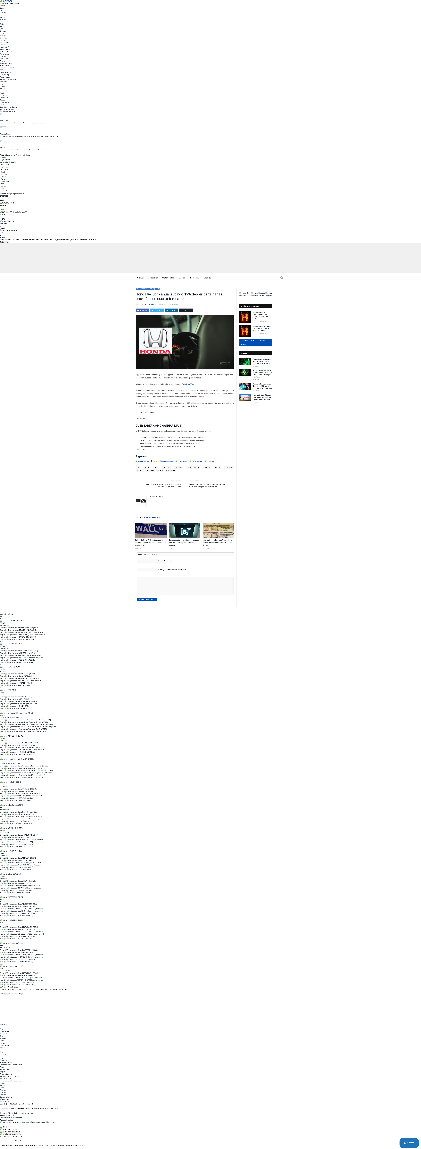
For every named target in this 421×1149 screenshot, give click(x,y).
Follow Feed (4, 59)
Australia (4, 174)
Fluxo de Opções (5, 75)
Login (21, 994)
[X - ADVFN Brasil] (15, 1122)
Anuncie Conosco (6, 1074)
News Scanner (5, 49)
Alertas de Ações (6, 63)
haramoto (255, 322)
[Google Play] (5, 1102)
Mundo (2, 17)
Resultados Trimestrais (145, 471)
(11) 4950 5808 (5, 160)
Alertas (2, 61)
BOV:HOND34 (188, 384)
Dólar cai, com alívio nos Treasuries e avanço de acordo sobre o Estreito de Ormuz (217, 542)
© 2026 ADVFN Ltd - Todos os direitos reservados (17, 1113)
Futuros (2, 88)
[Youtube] (42, 1122)
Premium (19, 155)
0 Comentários (173, 304)
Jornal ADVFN (5, 47)
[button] (10, 1132)
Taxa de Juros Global (7, 109)
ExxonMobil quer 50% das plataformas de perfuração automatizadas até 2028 (262, 397)
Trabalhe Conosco (6, 1062)
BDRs (147, 467)
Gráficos (3, 31)
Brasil (3, 172)
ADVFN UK (4, 170)
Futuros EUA (4, 91)
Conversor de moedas (7, 68)
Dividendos (4, 38)
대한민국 (4, 190)
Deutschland (5, 181)
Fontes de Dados (6, 1078)
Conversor (3, 1095)
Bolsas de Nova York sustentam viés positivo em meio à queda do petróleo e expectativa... (150, 542)
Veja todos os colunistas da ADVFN (254, 342)
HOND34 (207, 467)
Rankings (3, 12)
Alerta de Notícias (6, 52)
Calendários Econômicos (8, 107)
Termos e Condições (51, 1108)
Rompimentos (5, 77)
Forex (2, 84)
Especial (207, 278)
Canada (3, 177)
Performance (4, 42)
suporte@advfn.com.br (8, 162)
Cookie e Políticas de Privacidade (11, 1118)
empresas (178, 467)
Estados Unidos (193, 467)
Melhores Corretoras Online (9, 1076)
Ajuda (2, 1067)
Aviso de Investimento (7, 1120)
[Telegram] (34, 1122)
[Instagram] (4, 1122)
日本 (2, 188)
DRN (155, 467)
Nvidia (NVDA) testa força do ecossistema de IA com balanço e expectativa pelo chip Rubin (262, 374)
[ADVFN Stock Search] (1, 3)
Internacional (152, 278)
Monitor (2, 6)
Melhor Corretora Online (8, 79)
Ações (182, 278)
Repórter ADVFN (150, 304)
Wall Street (170, 471)
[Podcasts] (50, 1122)
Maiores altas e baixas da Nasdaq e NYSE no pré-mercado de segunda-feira (262, 386)
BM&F (2, 93)
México (3, 186)
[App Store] (4, 1099)
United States (5, 167)
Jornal (2, 1088)
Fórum (2, 10)
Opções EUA (4, 95)
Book (2, 8)
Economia (194, 278)
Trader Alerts (4, 65)
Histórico (3, 40)
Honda (217, 467)
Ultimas (160, 471)
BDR (157, 288)
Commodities (4, 98)
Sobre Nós (3, 1060)
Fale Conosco (4, 164)
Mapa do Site (4, 1069)
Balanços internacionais (145, 288)
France (3, 179)
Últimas (140, 278)
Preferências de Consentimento (11, 1081)
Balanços (3, 36)
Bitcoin (12, 221)
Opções (2, 33)
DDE (1, 70)
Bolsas (2, 100)
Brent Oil (14, 230)
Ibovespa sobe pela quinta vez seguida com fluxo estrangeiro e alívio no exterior (184, 542)
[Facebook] (26, 1122)
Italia (2, 184)
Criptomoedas (168, 278)
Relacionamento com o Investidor (11, 1065)
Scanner (3, 19)
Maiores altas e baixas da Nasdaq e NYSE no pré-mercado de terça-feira (262, 361)
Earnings (166, 467)
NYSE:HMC (164, 375)
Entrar (2, 155)
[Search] (281, 278)
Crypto (2, 86)
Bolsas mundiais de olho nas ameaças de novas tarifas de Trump (262, 328)
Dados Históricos (6, 72)
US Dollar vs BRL (22, 212)
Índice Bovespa (21, 194)
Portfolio (3, 15)
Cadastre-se (4, 242)
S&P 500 (14, 203)
